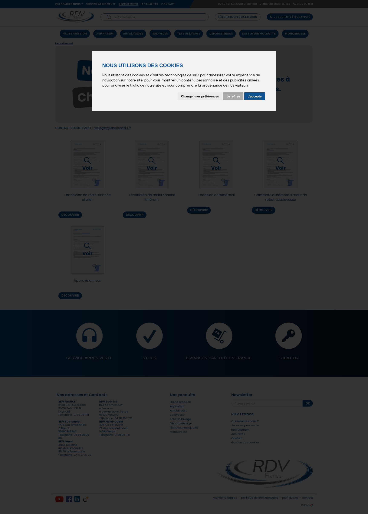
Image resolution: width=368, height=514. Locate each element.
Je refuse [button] (233, 96)
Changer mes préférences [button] (200, 96)
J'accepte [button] (255, 96)
